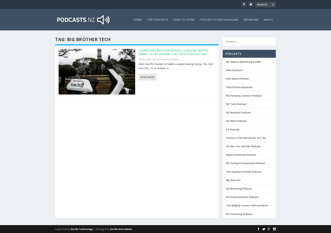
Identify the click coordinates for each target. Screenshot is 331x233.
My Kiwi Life (233, 180)
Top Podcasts (157, 20)
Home (138, 20)
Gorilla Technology (82, 229)
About (268, 20)
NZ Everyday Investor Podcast (244, 95)
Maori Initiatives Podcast (241, 154)
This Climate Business (239, 87)
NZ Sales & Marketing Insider (243, 61)
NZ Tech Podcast (161, 59)
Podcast (175, 59)
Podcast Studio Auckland (219, 20)
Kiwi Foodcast (234, 70)
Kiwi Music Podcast (237, 78)
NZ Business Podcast (238, 112)
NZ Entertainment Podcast (242, 197)
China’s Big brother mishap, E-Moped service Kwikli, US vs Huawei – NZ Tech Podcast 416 (174, 52)
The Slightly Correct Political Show (247, 205)
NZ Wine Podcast (236, 121)
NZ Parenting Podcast (239, 214)
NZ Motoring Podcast (239, 188)
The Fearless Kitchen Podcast (243, 171)
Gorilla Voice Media (121, 229)
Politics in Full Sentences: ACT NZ (246, 138)
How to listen (183, 20)
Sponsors (251, 20)
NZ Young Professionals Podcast (245, 163)
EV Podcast (232, 129)
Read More (148, 77)
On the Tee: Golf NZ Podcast (243, 146)
